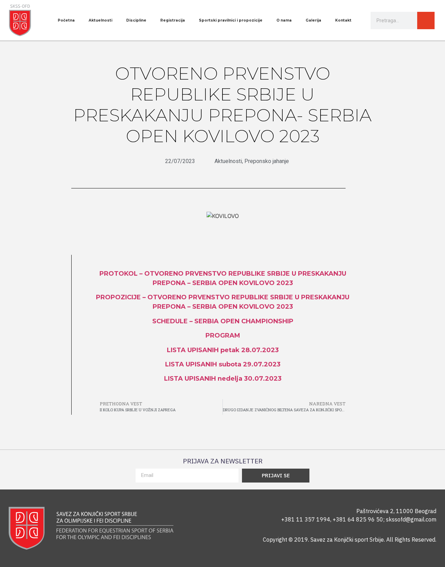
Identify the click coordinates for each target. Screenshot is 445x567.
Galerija (313, 20)
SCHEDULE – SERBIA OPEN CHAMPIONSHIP (222, 321)
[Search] (426, 20)
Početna (66, 20)
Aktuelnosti (100, 20)
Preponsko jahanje (266, 161)
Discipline (136, 20)
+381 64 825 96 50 (358, 519)
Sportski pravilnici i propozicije (230, 20)
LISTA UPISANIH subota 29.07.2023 (223, 364)
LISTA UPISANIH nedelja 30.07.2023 (223, 378)
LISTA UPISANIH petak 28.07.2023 (223, 350)
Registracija (172, 20)
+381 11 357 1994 (305, 519)
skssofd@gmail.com (411, 519)
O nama (284, 20)
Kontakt (343, 20)
